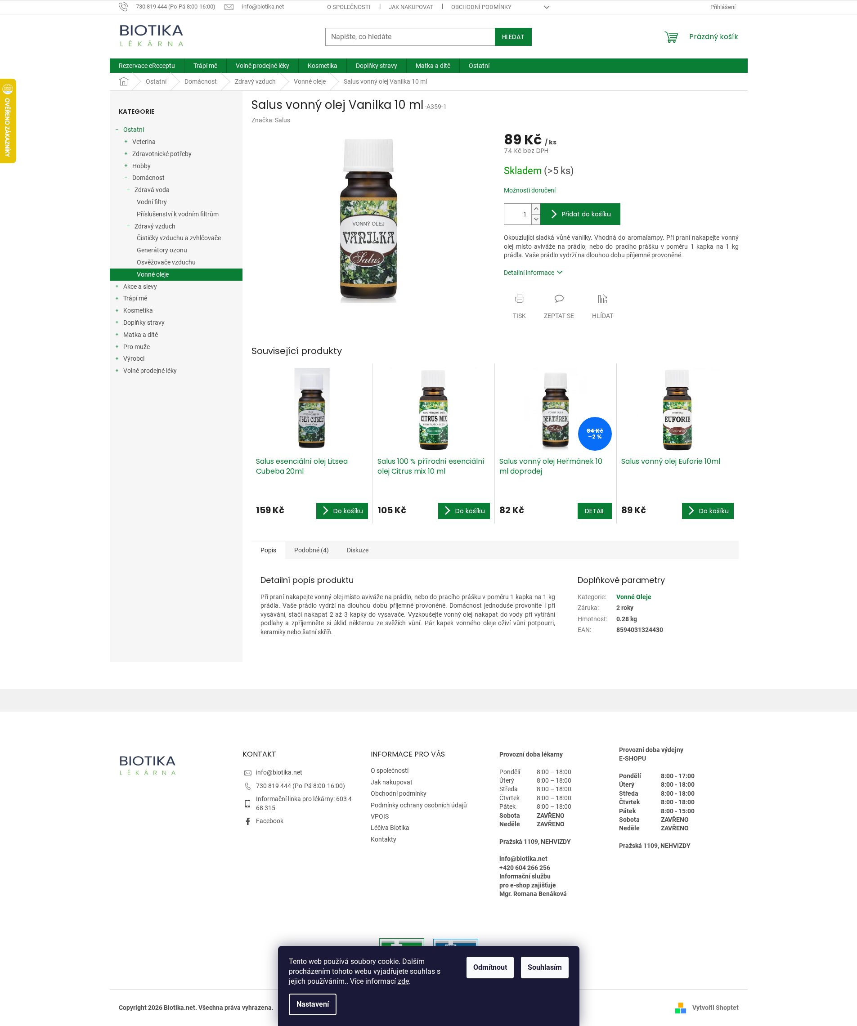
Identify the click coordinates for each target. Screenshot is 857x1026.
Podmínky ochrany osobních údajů (419, 805)
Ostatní (133, 129)
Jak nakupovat (411, 7)
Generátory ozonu (162, 250)
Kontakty (383, 839)
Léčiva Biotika (390, 827)
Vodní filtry (152, 202)
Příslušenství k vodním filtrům (178, 214)
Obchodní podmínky (481, 7)
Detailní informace (529, 272)
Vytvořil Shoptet (715, 1007)
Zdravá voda (152, 189)
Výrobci (133, 358)
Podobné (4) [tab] (311, 550)
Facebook (269, 820)
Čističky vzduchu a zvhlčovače (179, 238)
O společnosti (349, 7)
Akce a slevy (140, 286)
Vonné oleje (153, 274)
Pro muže (136, 346)
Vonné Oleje (633, 596)
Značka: (270, 120)
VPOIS (380, 816)
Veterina (144, 141)
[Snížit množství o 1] (535, 219)
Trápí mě (135, 298)
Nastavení (312, 1004)
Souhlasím (545, 967)
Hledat (513, 36)
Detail (595, 510)
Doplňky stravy (144, 322)
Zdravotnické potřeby (162, 153)
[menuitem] (147, 65)
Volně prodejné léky (150, 370)
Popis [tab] (268, 550)
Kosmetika (138, 310)
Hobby (141, 166)
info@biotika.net (279, 772)
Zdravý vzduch (155, 226)
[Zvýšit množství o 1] (535, 209)
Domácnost (148, 177)
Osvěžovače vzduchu (166, 262)
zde (403, 981)
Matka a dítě (140, 334)
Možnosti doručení (530, 190)
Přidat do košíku (586, 214)
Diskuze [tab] (357, 550)
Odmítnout (490, 967)
